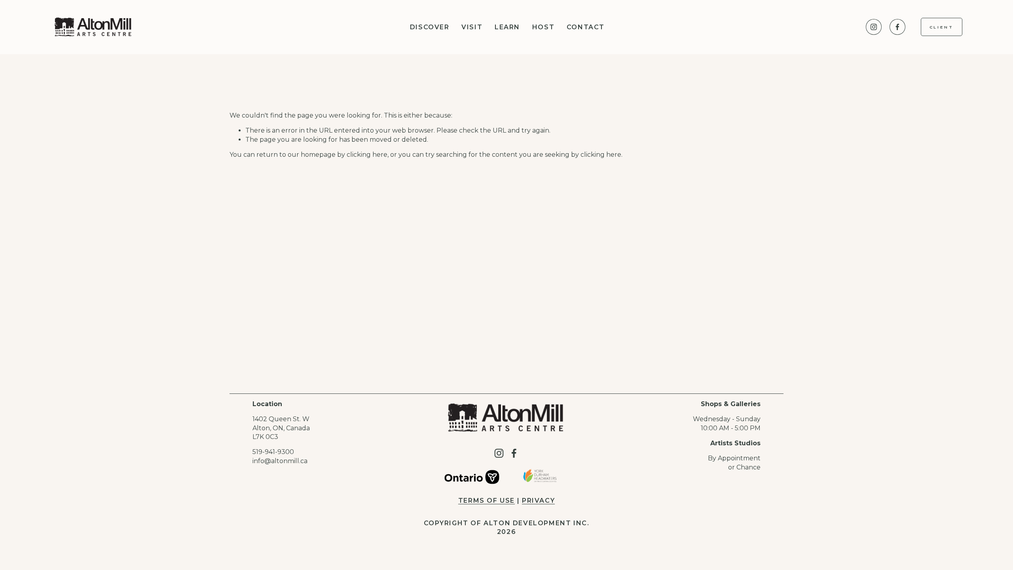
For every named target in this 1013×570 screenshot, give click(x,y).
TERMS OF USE (486, 500)
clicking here (367, 154)
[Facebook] (897, 27)
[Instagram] (874, 27)
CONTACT (586, 27)
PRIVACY (538, 500)
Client (942, 27)
